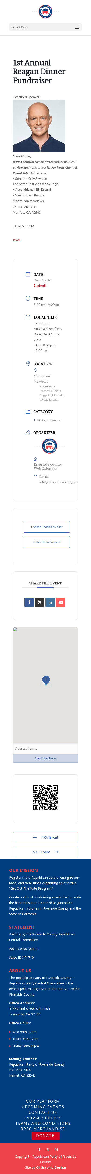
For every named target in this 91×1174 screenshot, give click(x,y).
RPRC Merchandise (43, 1128)
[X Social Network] (39, 602)
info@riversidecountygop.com (61, 482)
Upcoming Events (43, 1106)
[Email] (60, 602)
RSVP (17, 240)
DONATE (45, 1135)
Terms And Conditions (43, 1123)
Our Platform (43, 1101)
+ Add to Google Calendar (47, 527)
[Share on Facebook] (29, 602)
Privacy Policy (43, 1118)
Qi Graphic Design (51, 1167)
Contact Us (43, 1112)
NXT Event (41, 852)
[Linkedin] (50, 602)
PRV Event (49, 837)
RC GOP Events (49, 420)
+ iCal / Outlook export (46, 542)
